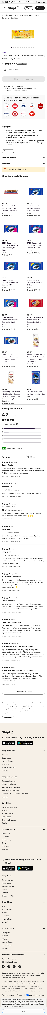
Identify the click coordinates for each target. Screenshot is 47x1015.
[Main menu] (4, 8)
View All (5, 771)
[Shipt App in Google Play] (25, 743)
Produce (5, 764)
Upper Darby (7, 942)
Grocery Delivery (9, 781)
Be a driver (6, 883)
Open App (40, 2)
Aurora (5, 936)
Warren (5, 939)
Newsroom (6, 840)
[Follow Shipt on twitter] (19, 966)
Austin (4, 906)
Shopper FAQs (8, 896)
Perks (4, 890)
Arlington (6, 933)
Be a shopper (7, 880)
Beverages (6, 758)
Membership (7, 814)
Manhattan (7, 919)
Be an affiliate (8, 886)
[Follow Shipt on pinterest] (14, 966)
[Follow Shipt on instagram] (8, 966)
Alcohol (5, 755)
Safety (5, 893)
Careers (5, 837)
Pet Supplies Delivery (11, 787)
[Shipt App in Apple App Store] (9, 743)
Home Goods (7, 761)
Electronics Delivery (10, 790)
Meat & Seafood (9, 767)
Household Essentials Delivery (15, 794)
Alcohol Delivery (9, 784)
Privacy (20, 995)
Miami (4, 913)
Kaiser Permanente (10, 959)
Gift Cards (6, 817)
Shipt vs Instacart (9, 820)
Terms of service (8, 995)
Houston (5, 916)
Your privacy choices (36, 995)
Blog (4, 843)
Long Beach (7, 945)
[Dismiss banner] (3, 2)
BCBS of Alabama (9, 962)
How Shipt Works (9, 807)
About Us (6, 834)
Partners (5, 846)
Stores (4, 810)
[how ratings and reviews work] (17, 424)
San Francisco (8, 909)
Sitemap (5, 849)
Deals (4, 823)
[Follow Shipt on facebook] (3, 966)
